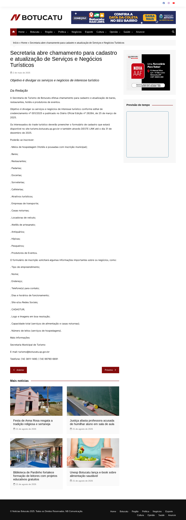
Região (49, 32)
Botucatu (34, 32)
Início (16, 43)
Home (21, 32)
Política (62, 32)
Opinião (114, 32)
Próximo (109, 370)
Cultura (100, 32)
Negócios (77, 32)
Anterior (20, 370)
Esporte (89, 32)
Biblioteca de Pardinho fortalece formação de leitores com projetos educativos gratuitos (35, 476)
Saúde (127, 32)
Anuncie (140, 32)
